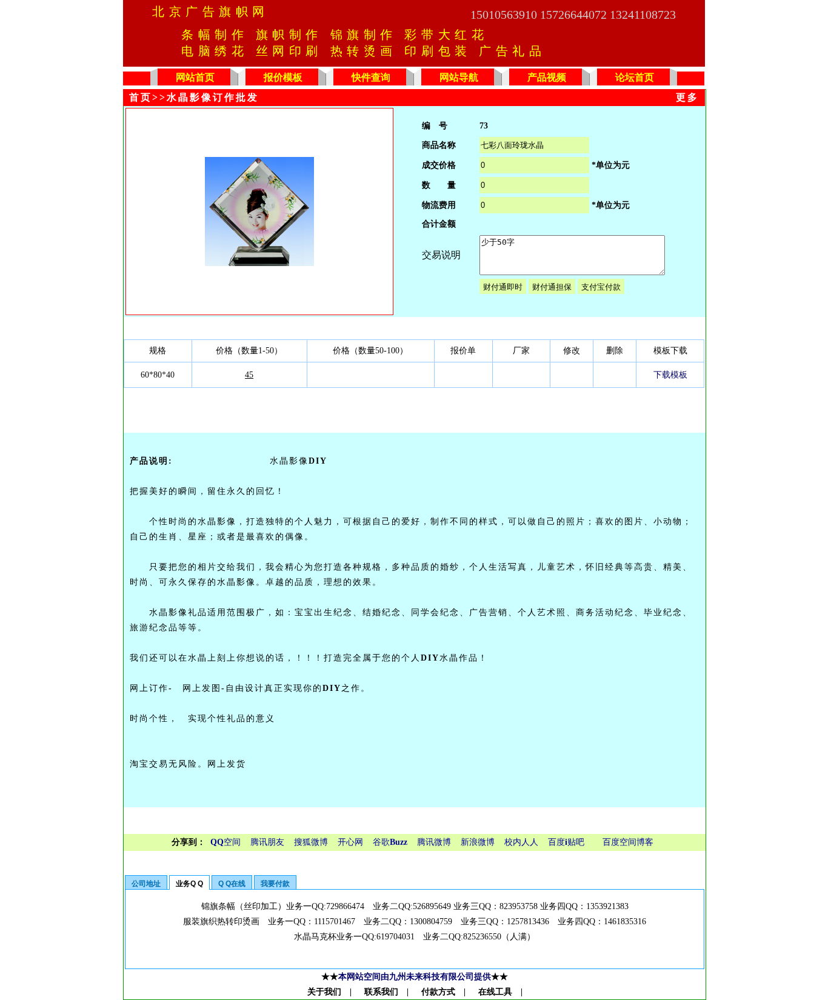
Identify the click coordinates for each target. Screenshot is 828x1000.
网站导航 (458, 77)
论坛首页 (634, 77)
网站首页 (195, 77)
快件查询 (371, 77)
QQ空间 (225, 842)
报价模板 (283, 77)
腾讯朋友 (267, 842)
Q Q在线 (231, 883)
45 (249, 374)
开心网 (350, 842)
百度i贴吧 (566, 842)
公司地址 (146, 883)
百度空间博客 (628, 842)
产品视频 (546, 77)
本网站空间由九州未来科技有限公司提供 (414, 976)
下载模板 (670, 374)
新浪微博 (478, 842)
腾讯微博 (434, 842)
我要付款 (275, 883)
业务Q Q (189, 883)
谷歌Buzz (390, 842)
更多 (687, 97)
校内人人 (521, 842)
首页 (140, 97)
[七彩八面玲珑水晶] (259, 263)
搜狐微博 (311, 842)
